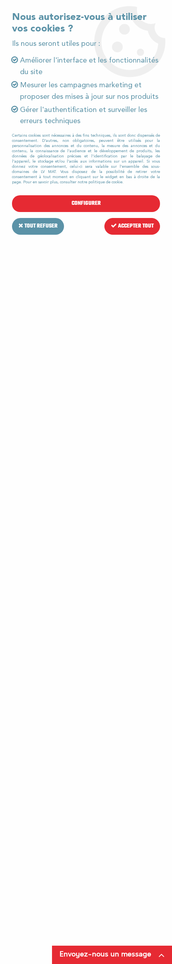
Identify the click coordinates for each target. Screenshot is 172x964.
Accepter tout (135, 226)
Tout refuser (40, 226)
